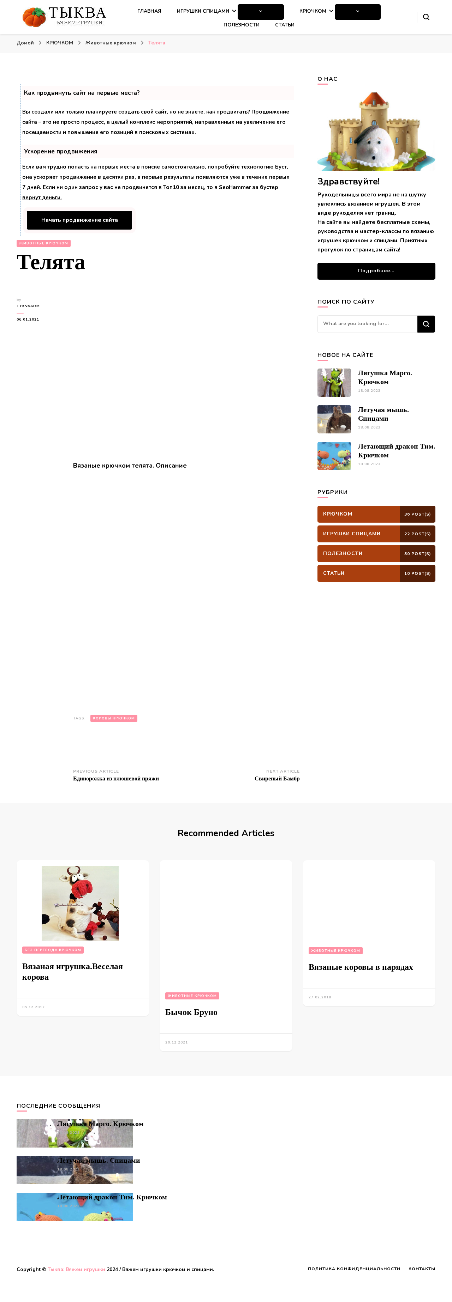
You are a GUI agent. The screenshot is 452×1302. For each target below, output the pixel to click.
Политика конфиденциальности (354, 1269)
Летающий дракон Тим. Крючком (112, 1197)
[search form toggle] (426, 17)
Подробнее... (376, 270)
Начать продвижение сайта (79, 220)
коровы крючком (114, 718)
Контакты (422, 1269)
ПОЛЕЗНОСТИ (242, 25)
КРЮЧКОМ (312, 11)
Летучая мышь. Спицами (98, 1160)
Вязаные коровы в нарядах (361, 967)
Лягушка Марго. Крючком (100, 1123)
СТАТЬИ (285, 25)
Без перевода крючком (53, 950)
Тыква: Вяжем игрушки (76, 1269)
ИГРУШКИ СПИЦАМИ (203, 11)
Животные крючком (43, 243)
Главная (149, 11)
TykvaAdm (28, 306)
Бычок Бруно (191, 1012)
